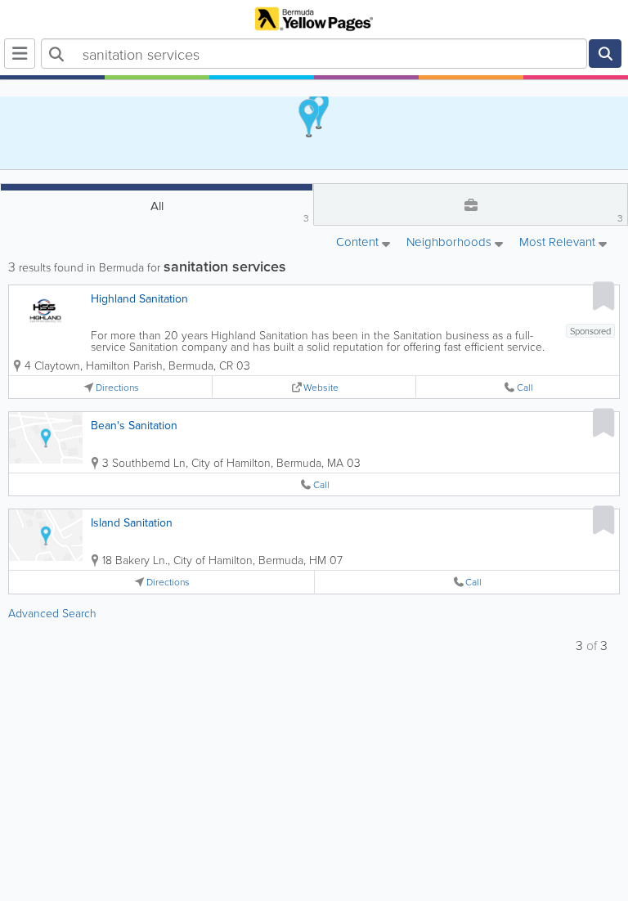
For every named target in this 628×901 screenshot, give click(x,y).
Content (359, 242)
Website (321, 387)
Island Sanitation (132, 522)
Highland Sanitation (139, 298)
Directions (117, 387)
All (230, 211)
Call (525, 387)
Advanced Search (52, 612)
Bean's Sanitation (134, 425)
